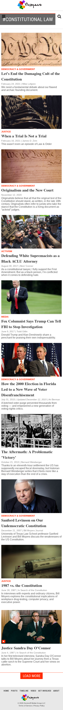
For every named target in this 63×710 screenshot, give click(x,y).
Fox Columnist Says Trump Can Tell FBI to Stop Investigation (31, 323)
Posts (14, 691)
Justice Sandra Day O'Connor (26, 648)
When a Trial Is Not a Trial (24, 136)
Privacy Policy (39, 706)
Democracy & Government (18, 69)
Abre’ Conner (26, 266)
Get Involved (44, 691)
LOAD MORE (31, 676)
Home (6, 691)
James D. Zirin (29, 140)
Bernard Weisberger (31, 462)
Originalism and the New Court (27, 190)
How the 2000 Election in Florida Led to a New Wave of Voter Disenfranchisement (28, 389)
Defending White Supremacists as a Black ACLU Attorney (30, 258)
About (56, 691)
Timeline (24, 691)
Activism (6, 251)
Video (33, 691)
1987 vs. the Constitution (21, 585)
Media (5, 316)
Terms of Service (25, 706)
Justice (6, 131)
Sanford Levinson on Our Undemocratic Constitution (23, 522)
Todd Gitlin (22, 331)
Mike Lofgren (29, 84)
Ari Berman (54, 399)
